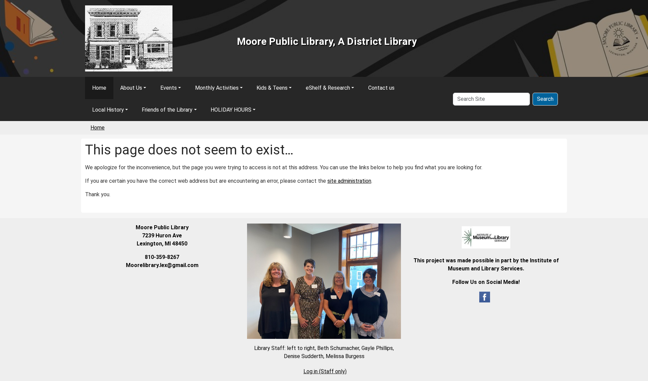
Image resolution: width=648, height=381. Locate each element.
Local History (108, 110)
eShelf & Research (328, 88)
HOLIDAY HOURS (231, 110)
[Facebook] (484, 296)
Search (545, 99)
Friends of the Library (167, 110)
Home (99, 88)
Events (168, 88)
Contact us (381, 88)
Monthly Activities (217, 88)
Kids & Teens (272, 88)
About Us (131, 88)
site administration (349, 181)
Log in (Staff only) (325, 371)
